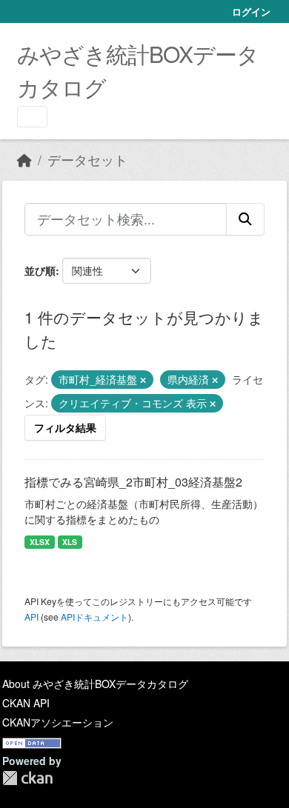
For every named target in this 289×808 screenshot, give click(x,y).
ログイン (251, 11)
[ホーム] (24, 159)
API (31, 616)
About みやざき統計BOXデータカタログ (95, 683)
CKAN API (26, 702)
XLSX (40, 541)
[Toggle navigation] (32, 116)
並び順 (40, 270)
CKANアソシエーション (57, 722)
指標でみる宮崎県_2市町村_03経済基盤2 (133, 481)
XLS (69, 541)
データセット (87, 159)
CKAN (27, 778)
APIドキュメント (94, 616)
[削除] (143, 380)
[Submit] (245, 219)
